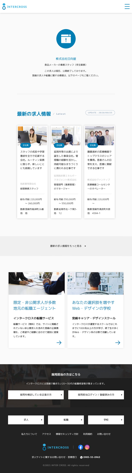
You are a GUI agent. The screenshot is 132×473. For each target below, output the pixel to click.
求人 (26, 419)
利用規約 (87, 433)
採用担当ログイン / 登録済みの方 (96, 394)
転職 (66, 419)
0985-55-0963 (91, 457)
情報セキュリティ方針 (67, 433)
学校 (106, 419)
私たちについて (29, 433)
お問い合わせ (104, 433)
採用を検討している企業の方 (36, 394)
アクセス (46, 433)
